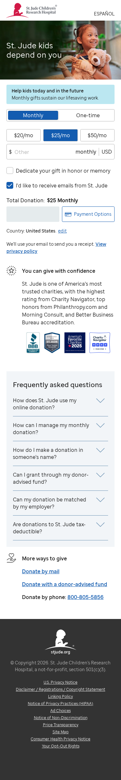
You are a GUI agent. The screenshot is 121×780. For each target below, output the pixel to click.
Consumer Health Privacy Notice (60, 739)
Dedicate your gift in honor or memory (63, 170)
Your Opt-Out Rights (60, 746)
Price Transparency (60, 725)
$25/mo (60, 135)
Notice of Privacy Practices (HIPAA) (60, 703)
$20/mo (23, 135)
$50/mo (97, 135)
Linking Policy (60, 696)
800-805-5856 (85, 597)
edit (62, 231)
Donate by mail (40, 571)
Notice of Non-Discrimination (60, 717)
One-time (88, 115)
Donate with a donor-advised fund (64, 584)
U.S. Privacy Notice (60, 682)
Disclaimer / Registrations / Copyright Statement (60, 689)
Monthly (33, 115)
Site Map (61, 732)
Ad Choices (60, 710)
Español (104, 14)
